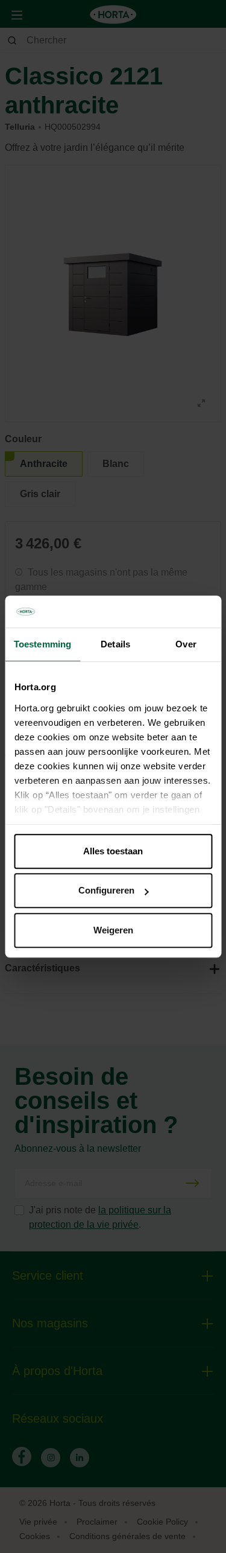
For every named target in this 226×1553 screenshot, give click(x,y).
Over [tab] (185, 644)
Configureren (106, 890)
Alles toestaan (113, 851)
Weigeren (113, 930)
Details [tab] (115, 644)
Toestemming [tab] (42, 644)
